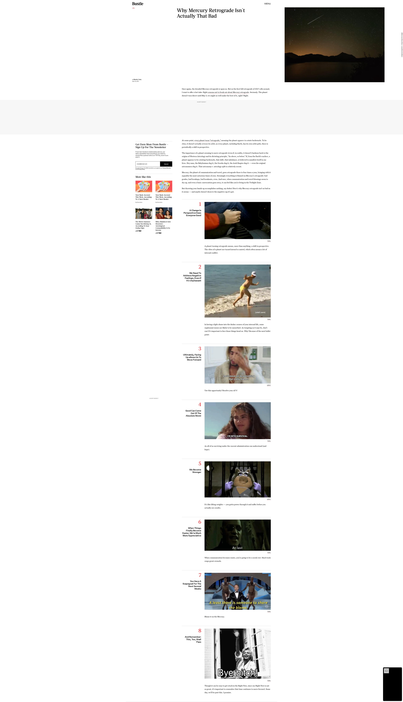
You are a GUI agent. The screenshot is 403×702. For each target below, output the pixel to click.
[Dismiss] (399, 669)
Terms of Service (166, 168)
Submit (166, 164)
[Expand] (385, 669)
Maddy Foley (137, 79)
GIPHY (269, 385)
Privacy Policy (141, 169)
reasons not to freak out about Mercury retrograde (228, 92)
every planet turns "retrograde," (207, 140)
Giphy (269, 241)
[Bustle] (137, 3)
